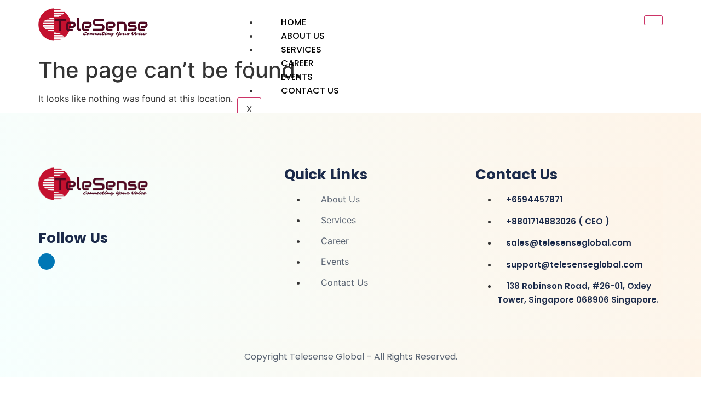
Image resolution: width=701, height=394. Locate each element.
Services (301, 49)
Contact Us (310, 90)
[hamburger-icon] (653, 20)
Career (297, 63)
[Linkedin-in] (46, 261)
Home (293, 22)
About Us (303, 36)
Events (297, 77)
